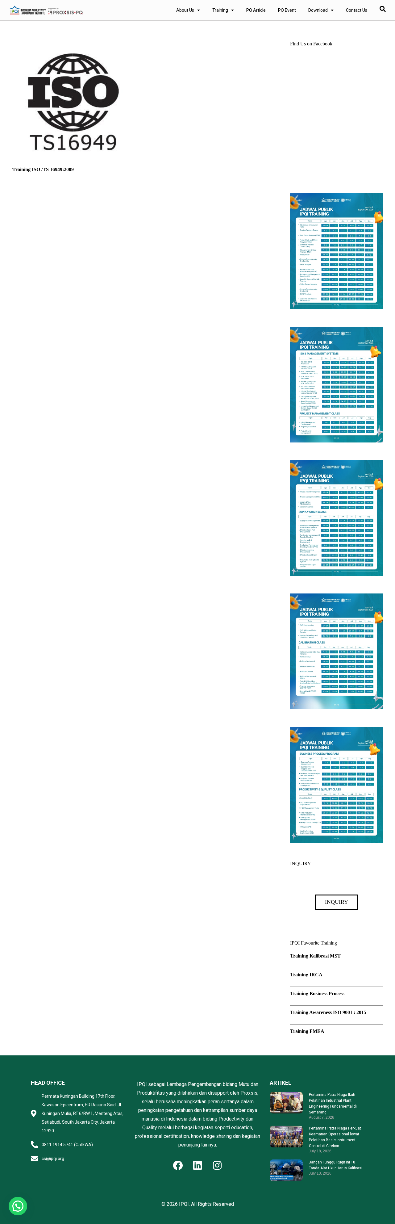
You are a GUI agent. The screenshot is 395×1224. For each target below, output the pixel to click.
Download (318, 10)
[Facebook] (178, 1165)
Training (220, 10)
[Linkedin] (197, 1165)
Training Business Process (317, 993)
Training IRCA (306, 974)
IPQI (184, 1204)
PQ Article (256, 10)
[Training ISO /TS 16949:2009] (73, 44)
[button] (18, 1206)
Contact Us (356, 10)
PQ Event (287, 10)
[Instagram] (217, 1165)
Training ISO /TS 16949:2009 (43, 169)
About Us (185, 10)
